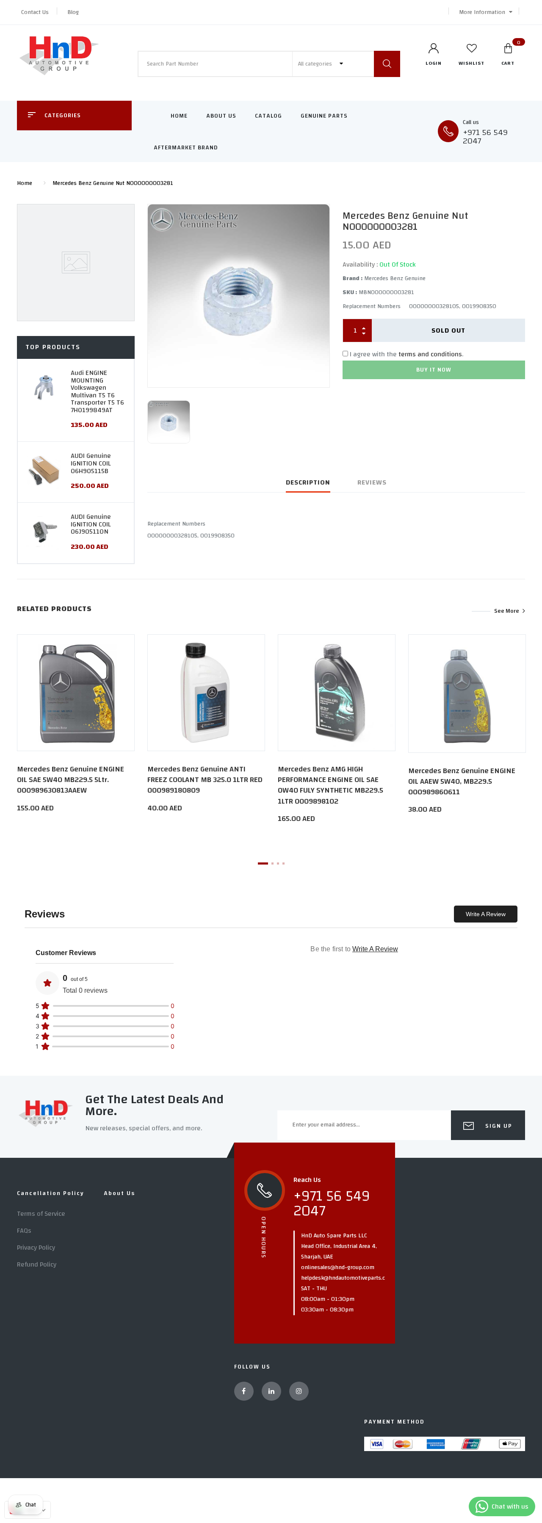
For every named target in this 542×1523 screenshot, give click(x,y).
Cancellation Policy (50, 1193)
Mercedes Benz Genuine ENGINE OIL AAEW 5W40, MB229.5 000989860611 (461, 781)
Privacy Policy (36, 1247)
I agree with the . (406, 354)
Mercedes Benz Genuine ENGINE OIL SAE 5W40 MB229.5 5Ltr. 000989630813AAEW (70, 779)
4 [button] (283, 863)
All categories (316, 63)
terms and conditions (430, 354)
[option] (238, 295)
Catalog (268, 115)
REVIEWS (372, 482)
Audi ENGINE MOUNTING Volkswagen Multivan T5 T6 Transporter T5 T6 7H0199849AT (97, 391)
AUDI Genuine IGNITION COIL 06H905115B (91, 463)
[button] (483, 12)
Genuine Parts (324, 115)
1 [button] (263, 863)
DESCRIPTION (308, 482)
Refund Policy (36, 1264)
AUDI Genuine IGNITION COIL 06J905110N (91, 524)
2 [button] (272, 863)
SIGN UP (497, 1126)
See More (506, 611)
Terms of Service (41, 1213)
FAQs (24, 1230)
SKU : (350, 292)
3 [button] (278, 863)
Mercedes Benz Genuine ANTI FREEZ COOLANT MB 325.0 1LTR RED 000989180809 (205, 779)
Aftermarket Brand (186, 147)
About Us (221, 115)
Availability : (360, 264)
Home (179, 115)
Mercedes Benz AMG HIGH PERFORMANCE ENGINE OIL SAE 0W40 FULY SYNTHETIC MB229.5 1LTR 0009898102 (330, 785)
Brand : (352, 278)
